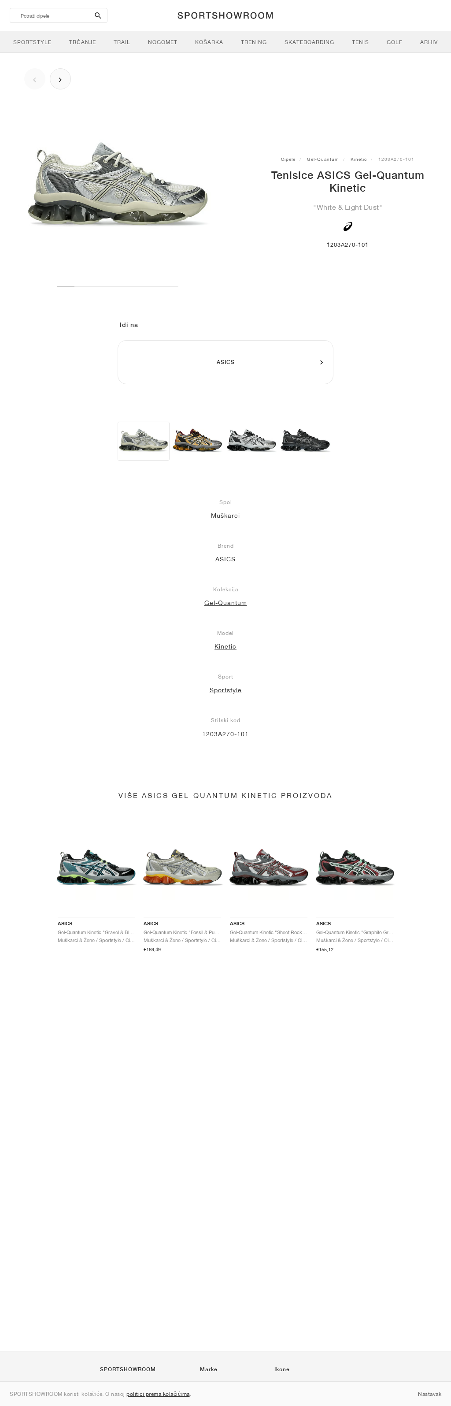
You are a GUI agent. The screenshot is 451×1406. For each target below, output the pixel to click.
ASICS (225, 559)
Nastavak (429, 1394)
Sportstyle (226, 690)
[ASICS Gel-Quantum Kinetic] (144, 441)
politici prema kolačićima (158, 1394)
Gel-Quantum (323, 159)
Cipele (288, 159)
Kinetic (359, 159)
